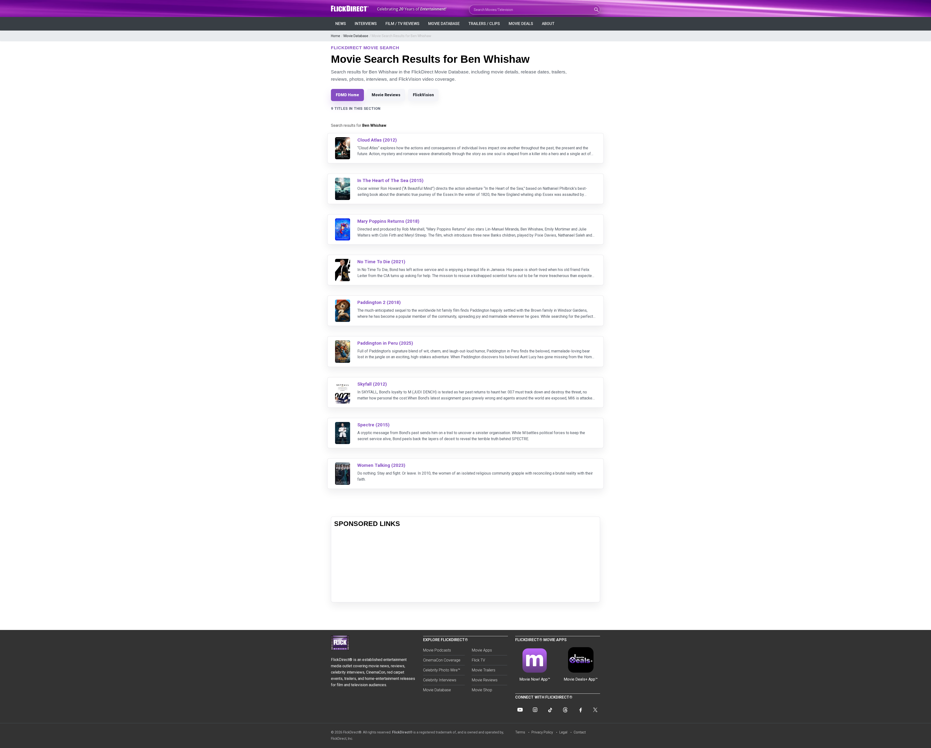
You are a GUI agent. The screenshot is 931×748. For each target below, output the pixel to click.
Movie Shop (482, 690)
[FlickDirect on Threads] (565, 710)
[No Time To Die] (342, 262)
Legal (563, 732)
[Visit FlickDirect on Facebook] (580, 710)
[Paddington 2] (342, 302)
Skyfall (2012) (372, 384)
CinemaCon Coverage (441, 660)
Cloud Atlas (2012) (377, 140)
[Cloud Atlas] (342, 140)
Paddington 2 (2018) (379, 302)
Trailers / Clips (484, 23)
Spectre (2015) (373, 425)
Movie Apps (482, 650)
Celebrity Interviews (439, 680)
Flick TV (478, 660)
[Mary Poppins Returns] (342, 221)
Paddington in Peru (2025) (385, 343)
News (340, 23)
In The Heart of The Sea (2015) (390, 180)
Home (335, 36)
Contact (580, 732)
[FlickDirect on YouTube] (520, 710)
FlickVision (423, 95)
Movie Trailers (483, 670)
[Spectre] (342, 425)
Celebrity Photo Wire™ (441, 670)
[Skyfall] (342, 384)
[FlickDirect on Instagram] (535, 710)
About (548, 23)
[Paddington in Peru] (342, 343)
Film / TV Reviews (402, 23)
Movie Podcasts (437, 650)
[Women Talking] (342, 465)
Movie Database (444, 23)
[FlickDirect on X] (595, 710)
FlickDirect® (402, 732)
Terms (520, 732)
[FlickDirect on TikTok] (550, 710)
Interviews (366, 23)
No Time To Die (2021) (381, 261)
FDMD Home (347, 95)
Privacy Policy (542, 732)
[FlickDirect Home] (350, 9)
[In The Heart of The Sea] (342, 180)
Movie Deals (521, 23)
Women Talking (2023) (381, 465)
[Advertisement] (465, 565)
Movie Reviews (386, 95)
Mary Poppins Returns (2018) (388, 221)
